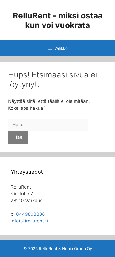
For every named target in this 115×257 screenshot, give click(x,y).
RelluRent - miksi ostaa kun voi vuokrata (57, 20)
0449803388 (30, 214)
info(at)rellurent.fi (29, 220)
